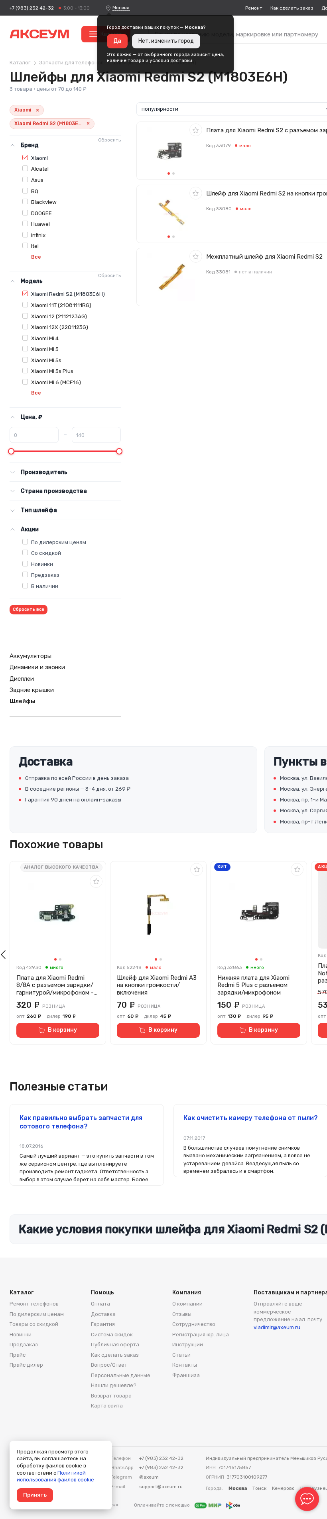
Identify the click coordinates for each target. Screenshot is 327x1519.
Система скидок (112, 1335)
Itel (35, 246)
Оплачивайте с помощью (162, 1505)
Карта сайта (107, 1406)
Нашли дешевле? (113, 1385)
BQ (34, 191)
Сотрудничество (193, 1324)
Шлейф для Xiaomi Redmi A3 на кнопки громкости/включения (157, 985)
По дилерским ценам (58, 542)
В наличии (44, 586)
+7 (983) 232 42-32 (32, 8)
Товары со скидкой (34, 1324)
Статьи (181, 1355)
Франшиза (186, 1375)
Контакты (184, 1365)
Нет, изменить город (166, 41)
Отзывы (181, 1314)
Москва (121, 7)
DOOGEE (41, 213)
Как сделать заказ (291, 8)
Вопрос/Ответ (109, 1365)
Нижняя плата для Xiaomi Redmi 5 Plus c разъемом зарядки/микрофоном (253, 985)
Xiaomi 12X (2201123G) (59, 327)
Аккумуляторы (30, 656)
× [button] (37, 110)
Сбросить (109, 140)
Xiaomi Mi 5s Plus (52, 371)
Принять (35, 1495)
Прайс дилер (26, 1365)
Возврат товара (111, 1396)
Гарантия (103, 1324)
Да (117, 41)
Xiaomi (39, 158)
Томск (259, 1488)
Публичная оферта (115, 1345)
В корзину (62, 1030)
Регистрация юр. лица (200, 1335)
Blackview (44, 202)
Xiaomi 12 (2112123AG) (59, 316)
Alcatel (40, 168)
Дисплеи (22, 678)
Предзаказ (45, 575)
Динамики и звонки (37, 667)
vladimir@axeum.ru (277, 1327)
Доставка (103, 1314)
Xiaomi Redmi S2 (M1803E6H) (68, 294)
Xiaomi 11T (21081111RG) (61, 305)
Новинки (42, 564)
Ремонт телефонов (34, 1304)
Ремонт (253, 8)
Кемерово (283, 1488)
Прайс (18, 1355)
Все (36, 257)
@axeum (149, 1477)
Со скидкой (46, 553)
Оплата (100, 1304)
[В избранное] (195, 130)
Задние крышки (32, 690)
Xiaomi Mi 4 (45, 338)
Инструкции (187, 1345)
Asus (37, 180)
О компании (187, 1304)
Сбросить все (28, 609)
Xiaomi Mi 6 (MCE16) (56, 382)
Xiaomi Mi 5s (46, 360)
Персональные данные (120, 1375)
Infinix (38, 235)
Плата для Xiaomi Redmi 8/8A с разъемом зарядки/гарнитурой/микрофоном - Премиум (55, 985)
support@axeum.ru (161, 1486)
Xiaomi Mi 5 (45, 349)
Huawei (40, 224)
